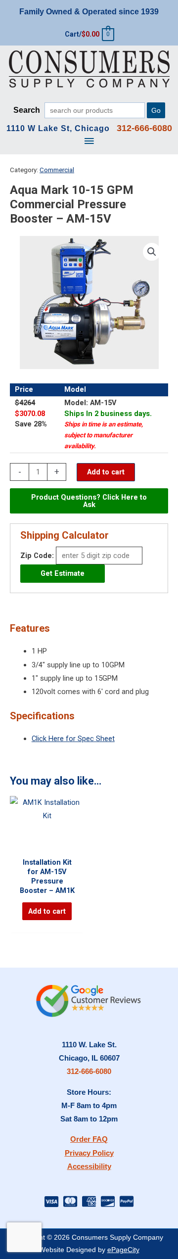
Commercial (57, 170)
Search (26, 110)
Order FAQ (89, 1139)
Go (156, 110)
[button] (152, 252)
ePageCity (123, 1250)
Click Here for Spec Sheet (73, 738)
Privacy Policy (89, 1153)
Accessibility (89, 1166)
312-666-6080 (89, 1071)
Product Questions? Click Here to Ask (89, 501)
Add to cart (106, 471)
